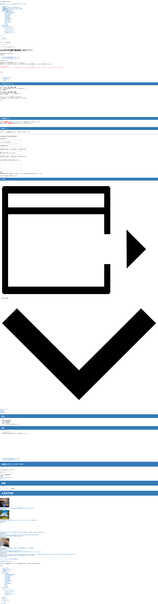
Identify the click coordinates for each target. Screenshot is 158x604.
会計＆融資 (7, 15)
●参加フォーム (6, 79)
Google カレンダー (4, 409)
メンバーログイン (9, 28)
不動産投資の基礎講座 (10, 12)
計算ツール (4, 598)
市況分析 (7, 20)
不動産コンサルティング (7, 569)
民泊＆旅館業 (8, 21)
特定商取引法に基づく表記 (6, 561)
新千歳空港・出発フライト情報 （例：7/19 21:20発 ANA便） (13, 156)
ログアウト (7, 33)
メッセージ (4, 599)
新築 (6, 22)
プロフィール (8, 30)
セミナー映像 (5, 573)
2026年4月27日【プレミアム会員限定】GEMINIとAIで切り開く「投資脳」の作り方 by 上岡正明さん (22, 532)
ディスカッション (6, 601)
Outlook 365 (2, 411)
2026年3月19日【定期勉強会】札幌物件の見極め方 (11, 535)
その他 (6, 24)
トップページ (5, 567)
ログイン (4, 588)
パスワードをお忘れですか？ (6, 477)
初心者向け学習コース (10, 32)
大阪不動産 (7, 17)
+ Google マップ (24, 433)
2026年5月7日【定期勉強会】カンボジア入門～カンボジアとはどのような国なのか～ (19, 520)
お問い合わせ (5, 587)
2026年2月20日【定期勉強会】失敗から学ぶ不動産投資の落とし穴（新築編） (17, 548)
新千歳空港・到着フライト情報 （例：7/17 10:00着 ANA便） (13, 149)
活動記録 (4, 571)
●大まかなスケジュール (7, 77)
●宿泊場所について (7, 78)
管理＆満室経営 (8, 13)
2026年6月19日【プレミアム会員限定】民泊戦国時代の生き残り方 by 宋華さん (17, 508)
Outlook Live (2, 412)
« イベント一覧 (3, 44)
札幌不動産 (7, 16)
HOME (3, 597)
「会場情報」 (6, 121)
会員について (3, 478)
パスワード (2, 472)
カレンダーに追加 (4, 298)
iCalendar (2, 410)
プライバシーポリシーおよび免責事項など (9, 558)
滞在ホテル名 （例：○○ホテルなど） (8, 152)
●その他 (4, 80)
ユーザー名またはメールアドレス (7, 469)
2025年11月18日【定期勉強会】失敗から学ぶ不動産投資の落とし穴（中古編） (17, 555)
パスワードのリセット (10, 29)
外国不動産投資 (8, 19)
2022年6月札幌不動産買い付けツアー (11, 57)
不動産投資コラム (6, 570)
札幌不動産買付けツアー (14, 424)
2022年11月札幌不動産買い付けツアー (11, 58)
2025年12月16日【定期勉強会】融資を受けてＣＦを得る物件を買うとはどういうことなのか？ (20, 551)
